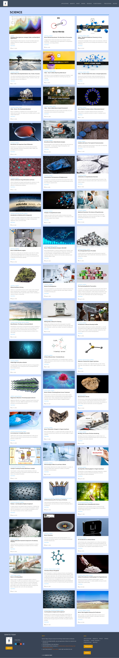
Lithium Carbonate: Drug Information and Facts (22, 179)
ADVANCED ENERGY (82, 249)
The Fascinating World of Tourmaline (87, 286)
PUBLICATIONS (107, 3)
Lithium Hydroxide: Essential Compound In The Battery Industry (24, 541)
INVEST (78, 3)
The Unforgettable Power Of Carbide (87, 250)
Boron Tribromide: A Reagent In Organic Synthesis (56, 429)
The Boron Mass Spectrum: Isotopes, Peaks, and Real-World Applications (25, 38)
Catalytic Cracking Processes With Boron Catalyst (23, 468)
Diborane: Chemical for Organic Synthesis (88, 361)
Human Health (47, 390)
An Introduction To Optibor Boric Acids (20, 433)
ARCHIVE (115, 3)
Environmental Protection (16, 466)
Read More (13, 45)
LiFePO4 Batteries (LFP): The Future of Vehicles (55, 500)
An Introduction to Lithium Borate (86, 539)
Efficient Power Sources (20, 322)
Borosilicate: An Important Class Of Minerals (22, 144)
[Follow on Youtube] (21, 644)
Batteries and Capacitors (49, 498)
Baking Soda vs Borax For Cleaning (52, 321)
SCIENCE (12, 35)
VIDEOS (87, 653)
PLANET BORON (97, 3)
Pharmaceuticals (86, 359)
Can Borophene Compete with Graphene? (54, 612)
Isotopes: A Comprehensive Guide (52, 212)
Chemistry (46, 35)
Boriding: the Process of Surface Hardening (88, 433)
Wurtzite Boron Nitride (83, 396)
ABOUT (9, 648)
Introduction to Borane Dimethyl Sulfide (88, 324)
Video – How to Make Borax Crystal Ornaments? (56, 108)
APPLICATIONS (64, 3)
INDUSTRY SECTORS (19, 213)
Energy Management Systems (66, 498)
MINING (83, 3)
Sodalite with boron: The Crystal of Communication (90, 143)
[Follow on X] (18, 644)
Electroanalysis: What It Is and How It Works (55, 464)
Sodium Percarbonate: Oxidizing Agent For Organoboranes (92, 577)
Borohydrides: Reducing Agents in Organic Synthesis (91, 469)
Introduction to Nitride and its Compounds (21, 215)
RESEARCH (89, 3)
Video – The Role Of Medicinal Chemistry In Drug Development (90, 38)
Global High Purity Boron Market (19, 362)
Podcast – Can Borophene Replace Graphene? (22, 503)
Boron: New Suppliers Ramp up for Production (89, 612)
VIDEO (88, 35)
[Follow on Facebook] (23, 644)
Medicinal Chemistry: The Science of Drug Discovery (90, 212)
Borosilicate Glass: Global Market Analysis (54, 142)
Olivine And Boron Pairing (17, 287)
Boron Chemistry (48, 535)
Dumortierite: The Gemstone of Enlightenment (55, 177)
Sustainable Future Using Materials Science (88, 504)
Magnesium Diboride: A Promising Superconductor (23, 397)
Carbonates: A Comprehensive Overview (88, 176)
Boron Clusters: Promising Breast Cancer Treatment (57, 392)
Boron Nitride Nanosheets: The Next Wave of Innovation (58, 37)
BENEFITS (72, 3)
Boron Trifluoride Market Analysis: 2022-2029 (55, 248)
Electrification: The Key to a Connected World (22, 324)
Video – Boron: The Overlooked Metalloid (21, 109)
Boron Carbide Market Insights (18, 250)
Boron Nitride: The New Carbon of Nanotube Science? (91, 109)
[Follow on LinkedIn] (16, 644)
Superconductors (18, 396)
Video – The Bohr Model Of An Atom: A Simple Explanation (92, 73)
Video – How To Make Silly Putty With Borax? (55, 72)
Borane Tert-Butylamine (50, 286)
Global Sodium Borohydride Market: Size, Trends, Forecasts (25, 73)
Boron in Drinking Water (17, 577)
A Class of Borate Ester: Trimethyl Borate (54, 357)
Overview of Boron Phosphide (51, 570)
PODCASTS (17, 502)
